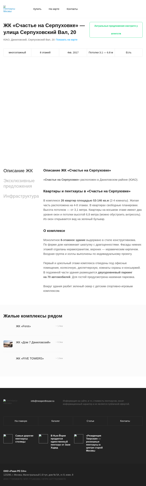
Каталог (55, 421)
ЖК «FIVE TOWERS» (30, 358)
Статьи (90, 421)
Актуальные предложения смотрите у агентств (116, 30)
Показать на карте (66, 39)
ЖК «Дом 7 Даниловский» (33, 342)
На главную (21, 421)
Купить (37, 9)
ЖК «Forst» (23, 326)
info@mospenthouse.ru (42, 401)
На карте (54, 9)
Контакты (72, 9)
